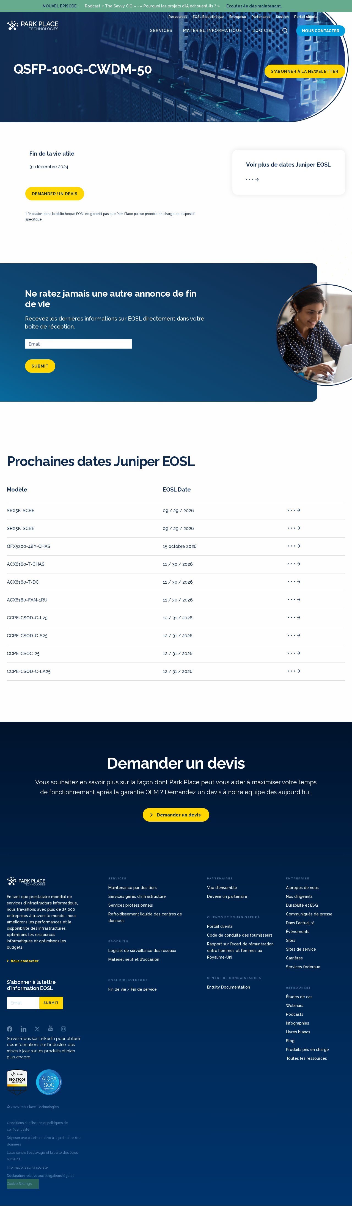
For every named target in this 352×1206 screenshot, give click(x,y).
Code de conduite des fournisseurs (240, 935)
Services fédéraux (303, 967)
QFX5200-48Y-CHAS (28, 546)
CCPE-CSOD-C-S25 (27, 635)
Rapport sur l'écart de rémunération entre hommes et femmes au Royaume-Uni (240, 950)
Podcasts (294, 1014)
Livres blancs (298, 1032)
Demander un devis (55, 194)
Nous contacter (320, 31)
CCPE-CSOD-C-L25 (27, 617)
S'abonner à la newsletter (305, 71)
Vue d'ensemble (222, 887)
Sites (290, 940)
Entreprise (237, 17)
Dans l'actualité (300, 923)
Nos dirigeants (299, 896)
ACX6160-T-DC (23, 582)
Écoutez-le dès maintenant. (254, 6)
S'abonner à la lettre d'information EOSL (31, 985)
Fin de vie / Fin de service (132, 989)
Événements (297, 931)
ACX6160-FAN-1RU (27, 600)
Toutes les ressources (306, 1058)
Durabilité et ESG (302, 905)
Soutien (282, 17)
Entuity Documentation (228, 987)
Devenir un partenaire (227, 896)
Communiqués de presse (309, 914)
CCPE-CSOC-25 (23, 653)
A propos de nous (302, 887)
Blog (290, 1041)
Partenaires (261, 17)
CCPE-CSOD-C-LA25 (29, 671)
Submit (40, 366)
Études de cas (299, 997)
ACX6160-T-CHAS (26, 564)
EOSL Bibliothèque (208, 17)
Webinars (294, 1005)
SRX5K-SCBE (20, 510)
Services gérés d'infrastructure (137, 896)
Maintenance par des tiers (132, 887)
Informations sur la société (27, 1167)
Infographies (297, 1023)
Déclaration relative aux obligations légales (40, 1176)
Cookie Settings (19, 1184)
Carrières (294, 958)
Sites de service (301, 949)
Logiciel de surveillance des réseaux (142, 950)
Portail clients (305, 17)
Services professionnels (130, 905)
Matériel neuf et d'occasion (133, 959)
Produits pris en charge (307, 1049)
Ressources (178, 17)
